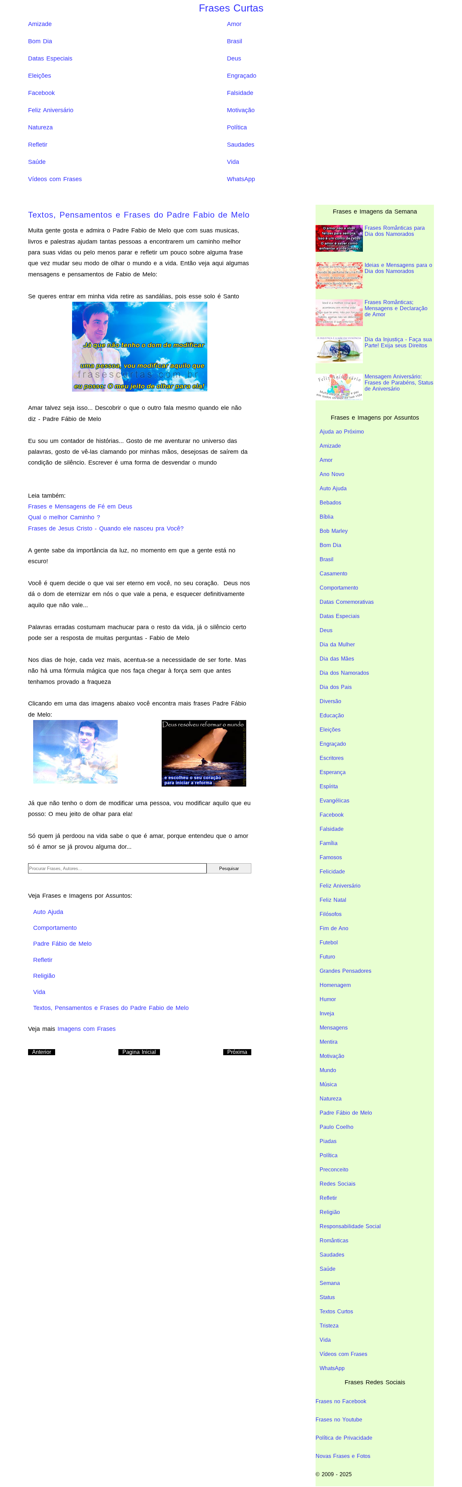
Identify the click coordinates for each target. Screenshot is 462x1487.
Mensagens (334, 1028)
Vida (233, 161)
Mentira (329, 1042)
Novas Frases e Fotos (343, 1456)
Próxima (237, 1052)
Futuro (327, 957)
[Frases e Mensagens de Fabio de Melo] (75, 752)
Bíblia (326, 517)
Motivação (241, 110)
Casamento (333, 573)
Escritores (332, 758)
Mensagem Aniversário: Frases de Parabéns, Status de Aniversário (399, 383)
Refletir (37, 144)
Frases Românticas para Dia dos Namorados (395, 231)
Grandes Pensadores (345, 971)
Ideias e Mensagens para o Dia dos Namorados (398, 268)
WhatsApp (241, 179)
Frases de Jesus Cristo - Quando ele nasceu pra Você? (106, 528)
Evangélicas (334, 800)
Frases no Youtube (339, 1419)
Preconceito (334, 1169)
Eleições (39, 75)
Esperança (333, 772)
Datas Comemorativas (347, 602)
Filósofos (331, 914)
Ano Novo (332, 474)
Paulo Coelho (336, 1127)
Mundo (328, 1070)
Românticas (334, 1240)
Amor (234, 24)
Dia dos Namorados (344, 673)
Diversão (330, 701)
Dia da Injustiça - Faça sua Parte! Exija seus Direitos (398, 342)
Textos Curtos (336, 1311)
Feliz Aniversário (50, 110)
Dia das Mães (337, 659)
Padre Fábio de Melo (346, 1113)
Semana (330, 1283)
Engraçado (241, 75)
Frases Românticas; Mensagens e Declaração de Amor (396, 308)
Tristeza (329, 1326)
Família (329, 843)
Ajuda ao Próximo (342, 432)
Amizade (40, 24)
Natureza (40, 127)
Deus (234, 58)
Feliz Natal (333, 900)
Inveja (327, 1013)
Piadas (328, 1141)
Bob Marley (334, 531)
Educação (332, 715)
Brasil (234, 41)
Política (237, 127)
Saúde (37, 161)
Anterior (41, 1052)
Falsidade (240, 93)
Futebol (329, 942)
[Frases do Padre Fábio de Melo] (204, 753)
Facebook (41, 93)
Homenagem (335, 985)
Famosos (331, 857)
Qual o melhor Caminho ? (64, 517)
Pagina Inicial (139, 1052)
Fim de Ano (334, 928)
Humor (328, 999)
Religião (330, 1212)
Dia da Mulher (337, 644)
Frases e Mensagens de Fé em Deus (80, 506)
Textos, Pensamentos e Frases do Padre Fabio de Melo (139, 214)
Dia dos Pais (336, 687)
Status (327, 1297)
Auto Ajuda (333, 488)
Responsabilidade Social (350, 1226)
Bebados (330, 502)
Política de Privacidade (344, 1438)
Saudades (240, 144)
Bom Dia (40, 41)
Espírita (329, 786)
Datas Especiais (50, 58)
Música (328, 1084)
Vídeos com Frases (55, 179)
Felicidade (332, 871)
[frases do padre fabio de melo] (139, 346)
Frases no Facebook (341, 1401)
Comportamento (339, 588)
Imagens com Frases (86, 1028)
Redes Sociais (337, 1184)
